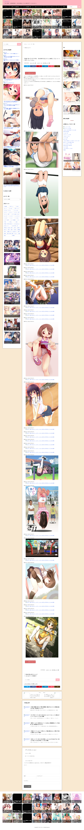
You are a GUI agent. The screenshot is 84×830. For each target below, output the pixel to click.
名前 (25, 775)
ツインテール (17, 216)
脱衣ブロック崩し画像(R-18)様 (68, 142)
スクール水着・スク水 (15, 214)
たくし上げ (16, 210)
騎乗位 (13, 235)
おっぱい (10, 208)
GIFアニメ (11, 206)
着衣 (5, 231)
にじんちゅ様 (65, 137)
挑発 (11, 229)
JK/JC (17, 206)
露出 (5, 235)
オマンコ (10, 212)
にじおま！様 (65, 133)
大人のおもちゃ (16, 223)
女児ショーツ (6, 225)
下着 (5, 221)
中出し (11, 221)
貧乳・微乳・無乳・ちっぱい (12, 233)
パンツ (11, 218)
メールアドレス (39, 775)
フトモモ (16, 218)
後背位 (18, 227)
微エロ (5, 229)
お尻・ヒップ (17, 208)
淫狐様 (64, 149)
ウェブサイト (26, 780)
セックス (5, 216)
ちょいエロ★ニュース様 (67, 143)
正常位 (15, 229)
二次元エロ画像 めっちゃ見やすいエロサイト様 (71, 140)
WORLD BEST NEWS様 (67, 145)
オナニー (5, 212)
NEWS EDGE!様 (66, 131)
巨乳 (15, 227)
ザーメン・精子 (6, 214)
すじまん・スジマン (7, 210)
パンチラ (5, 218)
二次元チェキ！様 (66, 136)
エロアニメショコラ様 (67, 134)
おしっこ (5, 208)
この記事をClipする (31, 73)
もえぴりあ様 (65, 146)
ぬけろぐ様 (65, 139)
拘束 (8, 229)
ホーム (25, 44)
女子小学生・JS (15, 225)
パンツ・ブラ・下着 (31, 44)
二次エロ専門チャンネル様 (67, 148)
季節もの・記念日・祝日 (8, 227)
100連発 (5, 206)
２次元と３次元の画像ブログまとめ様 (69, 130)
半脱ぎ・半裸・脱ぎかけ (8, 223)
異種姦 (19, 229)
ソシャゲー (11, 216)
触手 (19, 231)
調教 (5, 233)
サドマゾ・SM (16, 212)
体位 (16, 221)
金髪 (19, 233)
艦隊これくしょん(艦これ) (12, 231)
